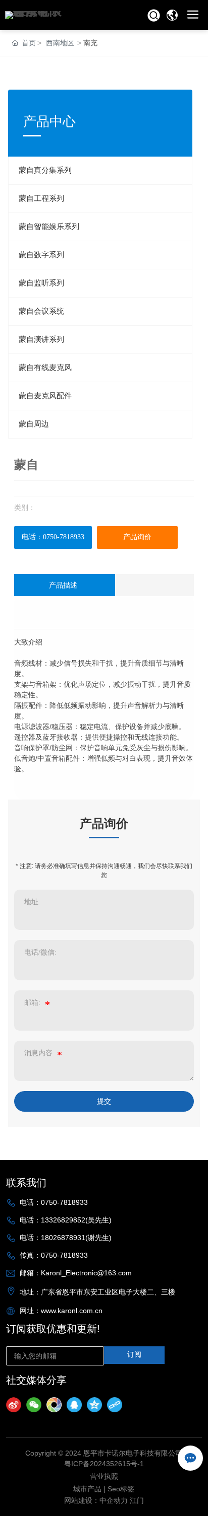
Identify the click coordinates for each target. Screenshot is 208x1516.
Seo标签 (121, 1489)
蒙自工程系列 (41, 198)
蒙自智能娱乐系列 (49, 227)
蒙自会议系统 (41, 311)
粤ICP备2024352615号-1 (104, 1464)
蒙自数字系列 (41, 255)
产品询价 (137, 537)
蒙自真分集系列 (45, 170)
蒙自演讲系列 (41, 339)
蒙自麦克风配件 (45, 396)
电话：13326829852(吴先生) (66, 1220)
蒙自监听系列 (41, 283)
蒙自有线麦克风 (45, 368)
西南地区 (60, 43)
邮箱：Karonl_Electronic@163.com (76, 1273)
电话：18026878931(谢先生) (66, 1238)
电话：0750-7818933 (53, 537)
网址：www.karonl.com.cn (61, 1311)
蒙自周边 (34, 424)
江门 (137, 1500)
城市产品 (87, 1489)
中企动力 (113, 1500)
